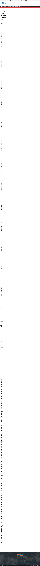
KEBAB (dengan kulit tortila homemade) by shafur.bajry (1, 428)
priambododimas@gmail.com (21, 559)
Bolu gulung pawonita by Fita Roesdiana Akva (1, 461)
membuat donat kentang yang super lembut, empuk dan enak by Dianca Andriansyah (1, 500)
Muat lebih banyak (2, 548)
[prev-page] (1, 334)
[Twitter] (25, 561)
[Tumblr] (23, 561)
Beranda (2, 9)
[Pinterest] (21, 561)
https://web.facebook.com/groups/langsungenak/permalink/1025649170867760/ (1, 255)
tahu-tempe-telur (2, 525)
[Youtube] (38, 0)
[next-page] (1, 335)
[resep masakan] (5, 3)
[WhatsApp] (37, 0)
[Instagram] (36, 0)
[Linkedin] (19, 561)
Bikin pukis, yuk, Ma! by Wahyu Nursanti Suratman (1, 395)
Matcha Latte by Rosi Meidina (1, 46)
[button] (38, 6)
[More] (1, 23)
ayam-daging (2, 299)
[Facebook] (15, 561)
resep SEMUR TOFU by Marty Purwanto (1, 536)
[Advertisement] (19, 3)
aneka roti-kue (2, 306)
